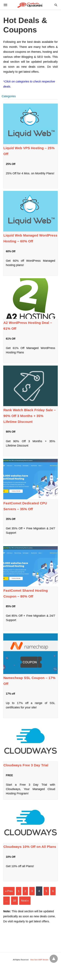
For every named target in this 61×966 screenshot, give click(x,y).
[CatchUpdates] (30, 5)
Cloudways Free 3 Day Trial (25, 765)
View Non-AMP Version (39, 960)
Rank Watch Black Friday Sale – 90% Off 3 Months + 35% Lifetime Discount (29, 415)
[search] (56, 5)
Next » (25, 900)
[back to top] (54, 959)
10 (14, 900)
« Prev (9, 891)
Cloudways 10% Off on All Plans (29, 846)
